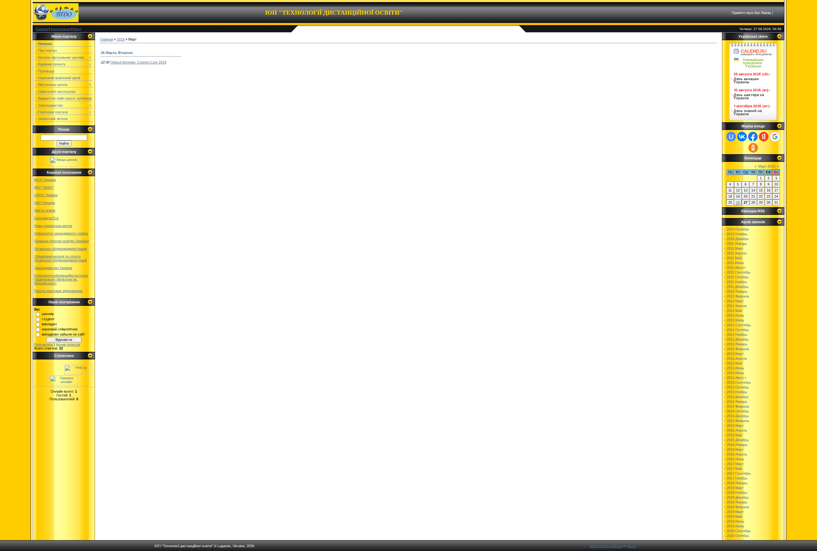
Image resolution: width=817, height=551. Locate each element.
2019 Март (735, 512)
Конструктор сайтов (606, 546)
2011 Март (735, 248)
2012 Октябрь (738, 330)
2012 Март (735, 301)
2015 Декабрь (738, 440)
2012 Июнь (735, 315)
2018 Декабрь (738, 497)
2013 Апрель (737, 358)
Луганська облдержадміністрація (60, 249)
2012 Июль (735, 320)
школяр (48, 314)
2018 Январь (737, 483)
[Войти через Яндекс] (763, 136)
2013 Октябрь (738, 387)
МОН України (45, 180)
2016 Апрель (737, 454)
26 (738, 202)
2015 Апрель (737, 430)
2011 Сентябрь (739, 272)
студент (48, 319)
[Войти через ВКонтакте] (742, 136)
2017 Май (734, 469)
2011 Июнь (735, 263)
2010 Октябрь (738, 229)
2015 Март (735, 425)
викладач (49, 324)
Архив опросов (68, 344)
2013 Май (734, 363)
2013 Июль (735, 373)
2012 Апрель (737, 306)
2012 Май (734, 311)
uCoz (631, 546)
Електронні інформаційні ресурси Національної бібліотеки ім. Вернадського (61, 279)
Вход (77, 29)
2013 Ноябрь (737, 392)
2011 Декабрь (737, 287)
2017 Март (735, 464)
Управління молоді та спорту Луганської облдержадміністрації (60, 258)
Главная (42, 29)
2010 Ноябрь (737, 234)
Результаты (43, 344)
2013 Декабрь (738, 397)
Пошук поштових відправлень (58, 291)
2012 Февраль (738, 296)
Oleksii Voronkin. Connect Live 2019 (138, 62)
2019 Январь (737, 502)
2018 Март (735, 488)
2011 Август (736, 267)
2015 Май (734, 435)
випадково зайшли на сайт (63, 334)
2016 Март (735, 449)
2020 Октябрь (738, 536)
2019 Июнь (735, 521)
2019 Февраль (738, 507)
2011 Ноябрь (737, 282)
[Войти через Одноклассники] (753, 148)
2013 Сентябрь (739, 382)
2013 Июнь (735, 368)
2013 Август (736, 378)
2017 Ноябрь (737, 478)
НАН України (44, 203)
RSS (777, 13)
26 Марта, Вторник (117, 53)
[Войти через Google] (775, 137)
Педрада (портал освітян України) (61, 241)
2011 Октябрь (738, 277)
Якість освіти (44, 210)
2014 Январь (737, 402)
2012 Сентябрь (739, 325)
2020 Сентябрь (739, 531)
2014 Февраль (738, 406)
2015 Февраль (738, 421)
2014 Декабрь (738, 416)
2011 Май (734, 258)
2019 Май (734, 516)
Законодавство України (53, 268)
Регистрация (61, 29)
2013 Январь (737, 344)
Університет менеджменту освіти (61, 233)
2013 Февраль (738, 349)
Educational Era (46, 218)
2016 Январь (737, 445)
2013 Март (735, 354)
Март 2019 (766, 166)
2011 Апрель (737, 253)
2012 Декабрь (738, 339)
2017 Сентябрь (739, 473)
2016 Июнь (735, 459)
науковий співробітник (60, 329)
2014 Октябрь (738, 411)
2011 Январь (737, 243)
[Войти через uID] (731, 136)
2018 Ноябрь (737, 492)
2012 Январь (737, 291)
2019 (120, 39)
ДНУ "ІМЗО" (44, 187)
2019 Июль (735, 526)
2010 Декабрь (738, 239)
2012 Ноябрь (737, 334)
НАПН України (45, 195)
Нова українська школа (53, 226)
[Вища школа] (64, 166)
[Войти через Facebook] (753, 136)
